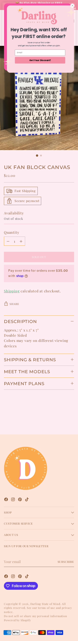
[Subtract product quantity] (8, 241)
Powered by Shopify (17, 620)
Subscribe (66, 561)
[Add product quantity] (21, 241)
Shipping (12, 290)
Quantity (11, 232)
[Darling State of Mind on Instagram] (13, 500)
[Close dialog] (72, 5)
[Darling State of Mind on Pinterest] (20, 500)
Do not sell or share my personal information (35, 616)
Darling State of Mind (45, 604)
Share (14, 304)
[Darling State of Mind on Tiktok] (27, 500)
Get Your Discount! (40, 60)
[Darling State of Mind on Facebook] (6, 500)
